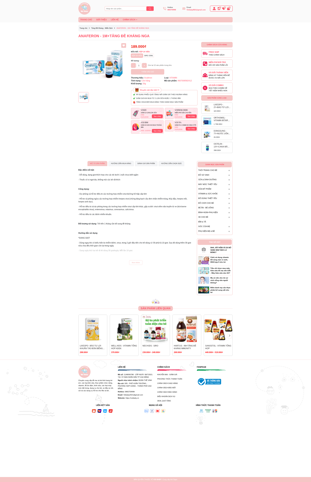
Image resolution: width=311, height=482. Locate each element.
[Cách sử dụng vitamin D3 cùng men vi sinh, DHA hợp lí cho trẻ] (203, 260)
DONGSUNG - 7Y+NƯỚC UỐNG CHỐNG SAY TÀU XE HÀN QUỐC (222, 132)
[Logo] (84, 8)
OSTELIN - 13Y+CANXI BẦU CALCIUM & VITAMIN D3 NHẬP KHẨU (222, 145)
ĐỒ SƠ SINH (203, 175)
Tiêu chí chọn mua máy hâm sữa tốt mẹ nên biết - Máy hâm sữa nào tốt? (220, 270)
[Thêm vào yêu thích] (123, 45)
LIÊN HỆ (115, 20)
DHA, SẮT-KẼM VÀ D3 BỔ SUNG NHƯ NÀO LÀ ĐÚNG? (220, 250)
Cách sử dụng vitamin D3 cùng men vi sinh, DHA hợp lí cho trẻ (219, 259)
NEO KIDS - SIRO (150, 346)
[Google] (163, 411)
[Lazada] (99, 411)
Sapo (175, 479)
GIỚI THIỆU (101, 20)
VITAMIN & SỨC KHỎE (208, 194)
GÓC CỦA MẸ (204, 226)
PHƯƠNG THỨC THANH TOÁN (169, 379)
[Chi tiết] (160, 110)
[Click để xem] (102, 66)
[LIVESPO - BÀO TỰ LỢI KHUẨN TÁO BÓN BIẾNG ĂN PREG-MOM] (93, 329)
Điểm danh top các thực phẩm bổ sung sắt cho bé (220, 290)
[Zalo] (146, 411)
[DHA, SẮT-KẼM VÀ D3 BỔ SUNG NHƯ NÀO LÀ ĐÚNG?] (203, 249)
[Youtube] (158, 411)
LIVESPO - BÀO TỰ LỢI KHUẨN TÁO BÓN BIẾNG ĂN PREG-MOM (91, 347)
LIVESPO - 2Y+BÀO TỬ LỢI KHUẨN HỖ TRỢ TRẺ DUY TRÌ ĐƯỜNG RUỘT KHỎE (221, 106)
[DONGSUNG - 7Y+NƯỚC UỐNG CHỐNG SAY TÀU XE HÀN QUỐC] (207, 134)
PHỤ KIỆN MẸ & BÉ (206, 231)
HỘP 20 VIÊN (137, 56)
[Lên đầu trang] (306, 467)
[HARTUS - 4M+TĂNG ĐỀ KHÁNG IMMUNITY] (187, 329)
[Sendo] (111, 411)
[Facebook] (152, 411)
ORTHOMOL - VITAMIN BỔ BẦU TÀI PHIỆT (221, 119)
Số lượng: (135, 61)
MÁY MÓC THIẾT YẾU (207, 184)
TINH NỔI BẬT (214, 242)
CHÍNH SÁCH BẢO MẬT (166, 388)
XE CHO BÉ (203, 217)
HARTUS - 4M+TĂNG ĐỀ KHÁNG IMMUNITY (185, 347)
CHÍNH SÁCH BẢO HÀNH (167, 392)
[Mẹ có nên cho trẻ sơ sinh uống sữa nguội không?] (203, 280)
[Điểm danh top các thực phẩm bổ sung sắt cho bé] (203, 290)
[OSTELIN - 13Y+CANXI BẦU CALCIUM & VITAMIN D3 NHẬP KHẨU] (207, 147)
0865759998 (171, 10)
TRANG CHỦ (86, 20)
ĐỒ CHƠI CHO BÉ (206, 203)
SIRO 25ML (148, 56)
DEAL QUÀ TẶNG (164, 401)
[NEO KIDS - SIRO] (155, 329)
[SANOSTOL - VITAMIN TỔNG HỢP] (218, 329)
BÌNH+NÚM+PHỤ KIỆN (208, 212)
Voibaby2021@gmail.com (196, 10)
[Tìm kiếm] (150, 8)
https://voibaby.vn (132, 398)
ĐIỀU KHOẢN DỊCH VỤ (166, 396)
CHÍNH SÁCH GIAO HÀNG (167, 383)
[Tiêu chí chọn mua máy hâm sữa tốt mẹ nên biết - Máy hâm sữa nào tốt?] (203, 270)
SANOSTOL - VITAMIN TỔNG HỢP (218, 347)
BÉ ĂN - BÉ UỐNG (206, 208)
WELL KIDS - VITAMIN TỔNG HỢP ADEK (124, 347)
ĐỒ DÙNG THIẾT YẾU (207, 198)
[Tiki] (105, 411)
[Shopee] (94, 411)
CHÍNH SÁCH (129, 20)
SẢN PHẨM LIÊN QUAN (155, 308)
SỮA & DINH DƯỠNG (207, 180)
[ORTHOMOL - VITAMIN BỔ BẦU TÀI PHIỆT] (207, 121)
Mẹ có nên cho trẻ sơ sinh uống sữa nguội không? (219, 280)
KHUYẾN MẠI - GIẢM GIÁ (167, 374)
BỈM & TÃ (202, 222)
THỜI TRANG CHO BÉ (207, 170)
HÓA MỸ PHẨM (204, 189)
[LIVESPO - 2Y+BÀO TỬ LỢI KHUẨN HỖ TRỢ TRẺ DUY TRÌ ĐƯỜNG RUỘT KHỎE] (207, 108)
